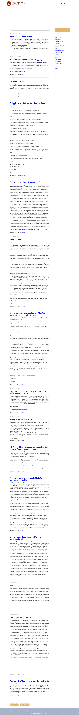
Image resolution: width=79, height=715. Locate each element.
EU (22, 530)
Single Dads (58, 59)
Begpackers (58, 35)
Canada (23, 232)
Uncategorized (59, 66)
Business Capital (59, 37)
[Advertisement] (39, 16)
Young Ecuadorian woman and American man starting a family (28, 538)
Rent (15, 52)
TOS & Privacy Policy (45, 713)
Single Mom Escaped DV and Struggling (26, 59)
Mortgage (58, 54)
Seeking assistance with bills (21, 618)
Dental (57, 43)
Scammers (58, 57)
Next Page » (26, 704)
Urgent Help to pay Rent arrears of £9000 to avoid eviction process (28, 392)
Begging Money (16, 3)
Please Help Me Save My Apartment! (25, 182)
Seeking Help (15, 239)
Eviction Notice (59, 46)
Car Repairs (58, 39)
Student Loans (59, 63)
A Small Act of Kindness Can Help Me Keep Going (27, 104)
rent (12, 586)
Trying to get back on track (21, 419)
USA (23, 52)
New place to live (17, 81)
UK (23, 412)
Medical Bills (59, 52)
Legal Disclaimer (38, 713)
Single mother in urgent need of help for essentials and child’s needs (26, 479)
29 (21, 704)
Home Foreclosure (60, 50)
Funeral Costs (59, 48)
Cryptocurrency (59, 41)
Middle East (24, 175)
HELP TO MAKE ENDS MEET (21, 36)
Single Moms (59, 61)
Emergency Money (60, 45)
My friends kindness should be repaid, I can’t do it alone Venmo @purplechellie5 (29, 448)
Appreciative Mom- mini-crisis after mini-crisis (29, 681)
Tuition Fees (58, 65)
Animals (58, 34)
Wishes (57, 68)
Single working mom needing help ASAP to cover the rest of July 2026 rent (27, 314)
